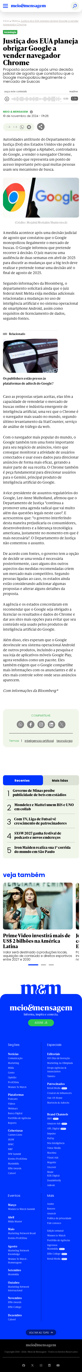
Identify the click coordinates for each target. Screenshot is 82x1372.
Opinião (12, 1077)
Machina (51, 1152)
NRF (10, 1149)
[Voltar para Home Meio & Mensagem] (33, 6)
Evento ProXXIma (17, 1158)
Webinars (13, 1108)
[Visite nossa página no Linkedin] (49, 1365)
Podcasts (13, 1099)
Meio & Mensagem (15, 111)
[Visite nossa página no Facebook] (23, 1365)
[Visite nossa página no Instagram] (41, 1365)
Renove (51, 1208)
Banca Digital (15, 1113)
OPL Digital (53, 1128)
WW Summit (14, 1154)
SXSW (11, 1139)
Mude (50, 1172)
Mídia (15, 21)
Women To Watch (17, 1087)
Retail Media (54, 1088)
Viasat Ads (52, 1157)
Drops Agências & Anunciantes (56, 1069)
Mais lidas (60, 780)
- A (8, 127)
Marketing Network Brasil (22, 1233)
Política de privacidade (59, 1218)
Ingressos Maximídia (52, 1246)
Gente (11, 1072)
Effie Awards (14, 1168)
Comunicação (15, 1058)
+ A (15, 127)
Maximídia (13, 1163)
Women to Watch (56, 1235)
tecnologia (64, 741)
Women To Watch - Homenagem (18, 1260)
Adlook (51, 1185)
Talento (51, 1076)
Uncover (51, 1167)
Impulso (51, 1133)
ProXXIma (13, 1082)
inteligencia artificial (39, 741)
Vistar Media (54, 1148)
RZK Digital (53, 1175)
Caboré (12, 1173)
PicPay (50, 1138)
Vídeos (11, 1103)
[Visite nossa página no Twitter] (32, 1365)
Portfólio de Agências (19, 1118)
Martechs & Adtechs (58, 1102)
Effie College (14, 1307)
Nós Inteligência (55, 1143)
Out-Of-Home (54, 1098)
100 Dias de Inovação (58, 1058)
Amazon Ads (54, 1123)
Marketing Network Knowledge (18, 1252)
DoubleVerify (54, 1180)
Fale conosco (54, 1223)
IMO (49, 1118)
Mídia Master (15, 1221)
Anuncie (51, 1213)
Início (6, 21)
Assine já (41, 1023)
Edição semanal (55, 1230)
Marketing (13, 1063)
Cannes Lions (15, 1134)
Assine (50, 1204)
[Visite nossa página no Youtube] (58, 1365)
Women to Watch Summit (21, 1209)
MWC (11, 1144)
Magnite (51, 1162)
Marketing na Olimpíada (60, 1063)
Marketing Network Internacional (18, 1288)
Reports (12, 1123)
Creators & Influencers (59, 1093)
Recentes (22, 780)
